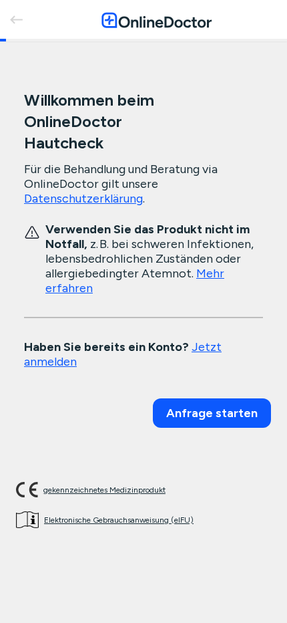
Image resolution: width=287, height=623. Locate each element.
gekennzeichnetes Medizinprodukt (104, 490)
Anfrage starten (212, 413)
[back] (16, 19)
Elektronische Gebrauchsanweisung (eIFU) (119, 520)
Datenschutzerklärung (83, 198)
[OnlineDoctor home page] (156, 19)
